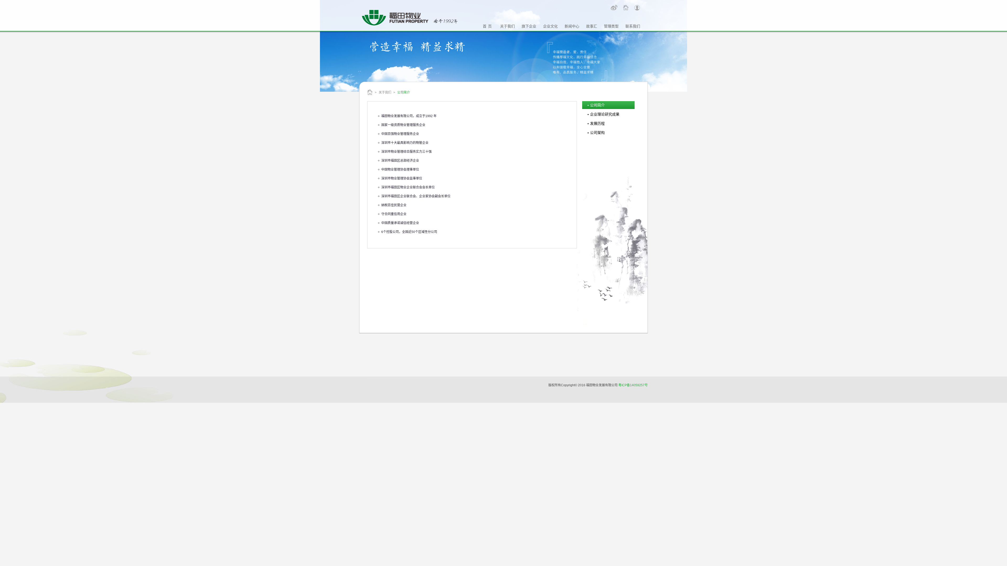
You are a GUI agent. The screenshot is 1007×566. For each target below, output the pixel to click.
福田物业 (370, 92)
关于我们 (385, 92)
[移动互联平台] (626, 7)
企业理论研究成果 (604, 114)
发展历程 (597, 123)
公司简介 (597, 105)
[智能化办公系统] (637, 7)
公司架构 (597, 132)
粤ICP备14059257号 (633, 385)
